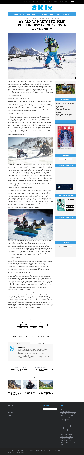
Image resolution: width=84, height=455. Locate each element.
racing (65, 430)
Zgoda (73, 1)
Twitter (21, 336)
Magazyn (66, 14)
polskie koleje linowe (65, 426)
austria (62, 411)
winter (65, 440)
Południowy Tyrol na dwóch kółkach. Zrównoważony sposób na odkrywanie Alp (46, 392)
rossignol (70, 430)
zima (62, 444)
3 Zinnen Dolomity (14, 322)
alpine (62, 409)
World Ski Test (55, 14)
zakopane (67, 442)
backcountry (67, 411)
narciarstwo (69, 421)
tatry (68, 438)
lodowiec (63, 419)
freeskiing (63, 415)
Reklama (10, 412)
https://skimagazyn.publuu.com (64, 115)
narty (62, 423)
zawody (73, 442)
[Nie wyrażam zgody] (82, 1)
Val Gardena (33, 327)
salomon (62, 432)
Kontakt (10, 415)
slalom (66, 436)
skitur (62, 436)
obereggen (33, 325)
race (62, 430)
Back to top (57, 450)
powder (72, 426)
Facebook (13, 336)
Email (48, 336)
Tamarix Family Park (23, 327)
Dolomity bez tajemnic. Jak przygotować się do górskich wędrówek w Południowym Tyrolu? (14, 392)
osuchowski (67, 423)
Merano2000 (24, 325)
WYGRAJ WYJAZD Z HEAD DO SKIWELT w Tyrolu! (19, 369)
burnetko (63, 413)
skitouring (70, 434)
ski (66, 432)
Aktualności (19, 14)
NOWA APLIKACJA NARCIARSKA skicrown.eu (41, 369)
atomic (69, 409)
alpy (66, 409)
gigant (67, 415)
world (70, 440)
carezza (32, 322)
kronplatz (16, 325)
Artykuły (35, 14)
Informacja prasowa (44, 18)
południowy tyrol (43, 325)
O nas (9, 409)
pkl (71, 423)
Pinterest (27, 336)
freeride (73, 413)
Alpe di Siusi (24, 322)
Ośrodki (44, 14)
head (72, 415)
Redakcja (11, 405)
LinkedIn (42, 336)
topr (71, 438)
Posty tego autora (41, 343)
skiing (70, 432)
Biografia (19, 343)
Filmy (28, 14)
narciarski (68, 419)
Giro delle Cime (47, 322)
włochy (41, 327)
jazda (62, 417)
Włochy (52, 18)
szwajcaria (63, 438)
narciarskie (63, 421)
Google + (34, 336)
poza (62, 428)
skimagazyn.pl (64, 434)
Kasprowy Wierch (68, 417)
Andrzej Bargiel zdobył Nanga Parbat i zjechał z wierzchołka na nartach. (30, 391)
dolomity (38, 322)
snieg (70, 436)
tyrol (62, 440)
